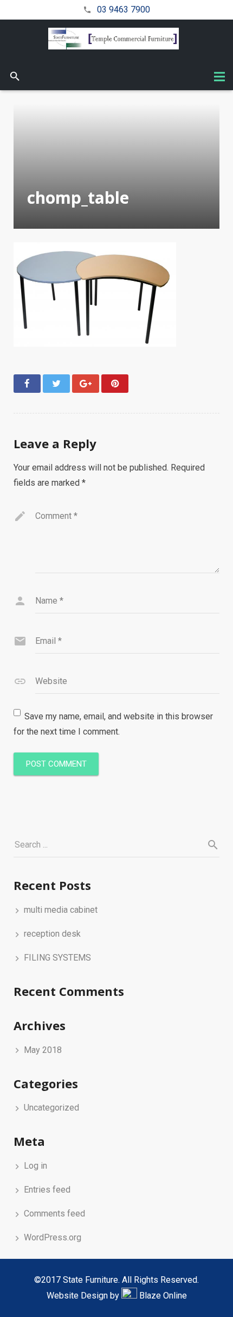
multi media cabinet (61, 910)
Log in (35, 1166)
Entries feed (47, 1189)
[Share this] (27, 383)
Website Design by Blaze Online (117, 1295)
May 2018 (43, 1050)
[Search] (15, 77)
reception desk (52, 934)
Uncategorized (51, 1107)
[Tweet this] (56, 383)
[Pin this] (114, 383)
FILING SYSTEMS (57, 957)
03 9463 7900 (123, 9)
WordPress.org (52, 1237)
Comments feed (54, 1213)
